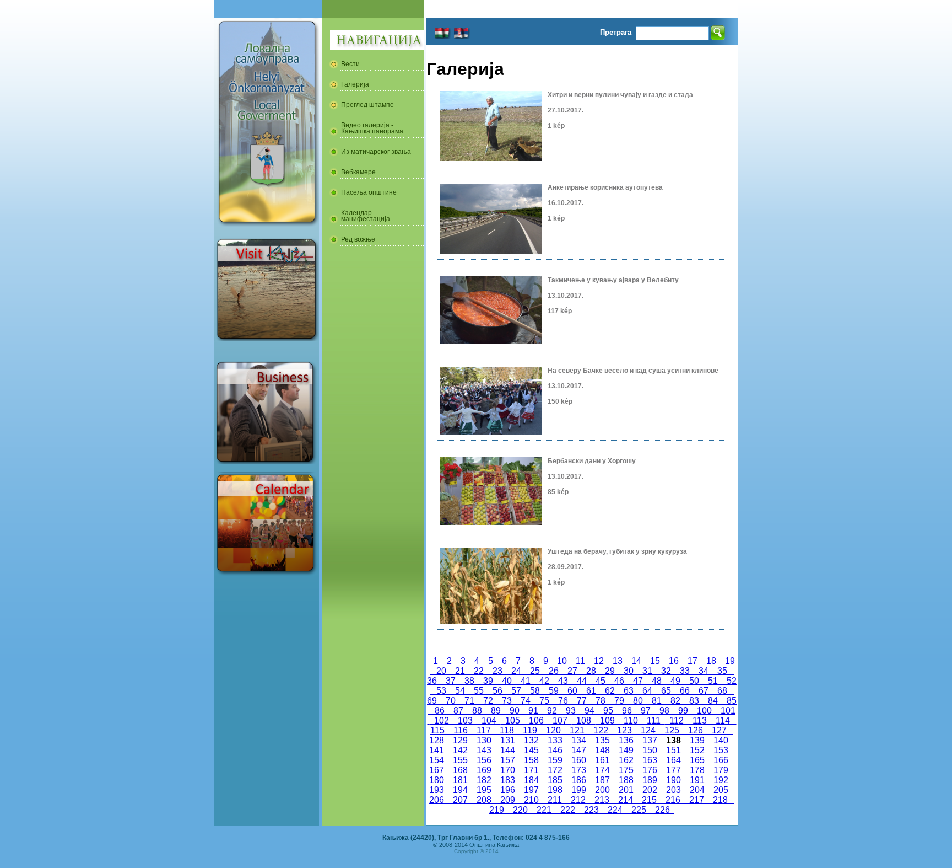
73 (506, 700)
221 (544, 810)
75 (544, 700)
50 (694, 680)
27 (572, 671)
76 (563, 700)
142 (460, 750)
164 (673, 760)
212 (578, 800)
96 (627, 710)
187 (602, 780)
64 (647, 690)
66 (684, 690)
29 (610, 671)
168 (460, 770)
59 (553, 690)
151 (673, 750)
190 (673, 780)
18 (711, 661)
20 (441, 671)
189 (650, 780)
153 (721, 750)
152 (697, 750)
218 (720, 800)
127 (719, 730)
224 (615, 810)
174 (602, 770)
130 (484, 740)
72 (488, 700)
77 (581, 700)
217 (696, 800)
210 (531, 800)
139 (697, 740)
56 (497, 690)
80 (638, 700)
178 (697, 770)
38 (469, 680)
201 (626, 790)
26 (553, 671)
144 (508, 750)
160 (579, 760)
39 (488, 680)
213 (602, 800)
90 (514, 710)
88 (477, 710)
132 (531, 740)
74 (525, 700)
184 (531, 780)
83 (694, 700)
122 (601, 730)
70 (450, 700)
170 (508, 770)
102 (441, 720)
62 (610, 690)
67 (703, 690)
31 (647, 671)
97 (645, 710)
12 (598, 661)
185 (555, 780)
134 (579, 740)
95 (608, 710)
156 (484, 760)
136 (626, 740)
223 (591, 810)
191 (697, 780)
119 (530, 730)
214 (625, 800)
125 (672, 730)
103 (465, 720)
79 (619, 700)
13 (617, 661)
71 (469, 700)
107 (560, 720)
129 (460, 740)
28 (591, 671)
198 (555, 790)
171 (531, 770)
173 (579, 770)
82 (675, 700)
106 (536, 720)
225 (639, 810)
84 (713, 700)
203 (673, 790)
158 (531, 760)
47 (638, 680)
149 (626, 750)
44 (581, 680)
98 (664, 710)
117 (483, 730)
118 (506, 730)
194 (460, 790)
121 (577, 730)
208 (484, 800)
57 (516, 690)
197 (531, 790)
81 (656, 700)
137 (650, 740)
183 (508, 780)
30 (628, 671)
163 (650, 760)
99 (683, 710)
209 (508, 800)
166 (721, 760)
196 (508, 790)
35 (722, 671)
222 (568, 810)
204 (697, 790)
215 (649, 800)
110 (630, 720)
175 (626, 770)
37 (450, 680)
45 (600, 680)
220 (520, 810)
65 (666, 690)
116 (460, 730)
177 (673, 770)
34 (703, 671)
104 (489, 720)
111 (653, 720)
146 (555, 750)
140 (721, 740)
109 (607, 720)
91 (533, 710)
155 (460, 760)
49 (675, 680)
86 (439, 710)
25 (535, 671)
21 (460, 671)
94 (589, 710)
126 (695, 730)
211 (554, 800)
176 (650, 770)
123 (624, 730)
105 (512, 720)
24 (516, 671)
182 (484, 780)
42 (544, 680)
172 (555, 770)
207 (460, 800)
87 (458, 710)
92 (552, 710)
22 (478, 671)
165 (697, 760)
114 (722, 720)
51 (713, 680)
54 (460, 690)
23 (497, 671)
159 (555, 760)
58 (535, 690)
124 (648, 730)
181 (460, 780)
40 (506, 680)
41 (525, 680)
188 (626, 780)
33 (684, 671)
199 (579, 790)
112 (676, 720)
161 (602, 760)
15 (655, 661)
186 (579, 780)
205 (721, 790)
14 (636, 661)
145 (531, 750)
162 (626, 760)
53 (441, 690)
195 (484, 790)
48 (656, 680)
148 (602, 750)
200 (602, 790)
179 (721, 770)
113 (699, 720)
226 (662, 810)
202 (650, 790)
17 (692, 661)
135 (602, 740)
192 (721, 780)
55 (478, 690)
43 (563, 680)
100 (704, 710)
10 (562, 661)
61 (591, 690)
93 (570, 710)
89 (495, 710)
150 (650, 750)
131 (508, 740)
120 (553, 730)
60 (572, 690)
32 (666, 671)
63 (628, 690)
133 (555, 740)
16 (673, 661)
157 (508, 760)
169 (484, 770)
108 (584, 720)
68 (722, 690)
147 (579, 750)
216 (673, 800)
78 (600, 700)
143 (484, 750)
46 (619, 680)
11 (580, 661)
